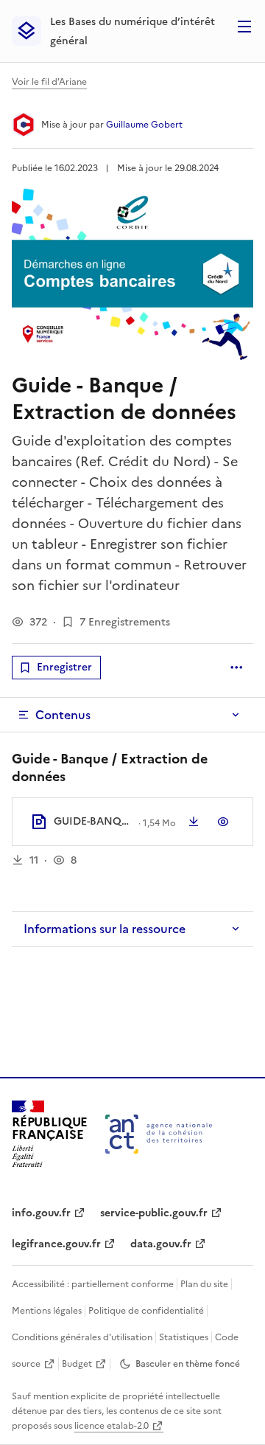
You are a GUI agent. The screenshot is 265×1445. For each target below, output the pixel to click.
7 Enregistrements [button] (125, 622)
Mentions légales (47, 1310)
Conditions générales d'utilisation (82, 1337)
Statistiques (183, 1337)
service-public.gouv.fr (154, 1213)
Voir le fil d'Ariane (49, 82)
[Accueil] (158, 1134)
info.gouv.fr (41, 1213)
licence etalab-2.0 (111, 1425)
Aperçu (223, 822)
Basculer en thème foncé (187, 1364)
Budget (77, 1364)
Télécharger (193, 822)
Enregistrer (64, 667)
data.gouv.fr (160, 1244)
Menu (244, 26)
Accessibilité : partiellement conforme (93, 1284)
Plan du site (204, 1284)
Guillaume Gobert (144, 124)
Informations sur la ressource (105, 929)
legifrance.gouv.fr (56, 1244)
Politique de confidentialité (146, 1310)
